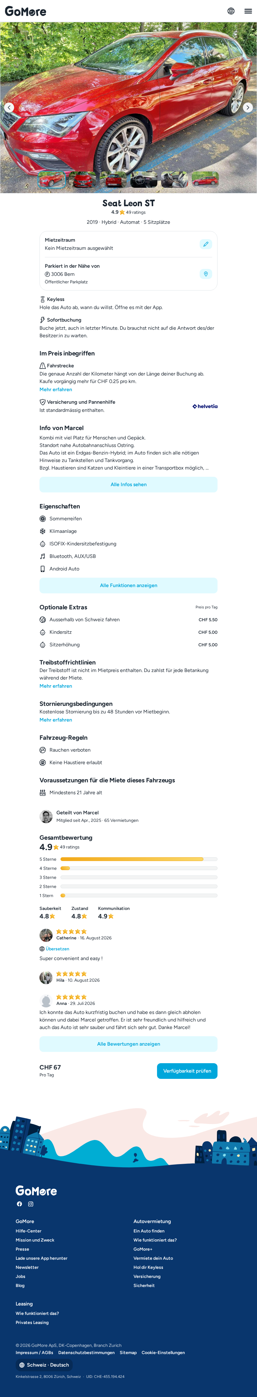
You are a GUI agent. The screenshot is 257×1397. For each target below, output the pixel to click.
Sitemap (128, 1352)
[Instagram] (30, 1204)
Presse (22, 1249)
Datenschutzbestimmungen (86, 1352)
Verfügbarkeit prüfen (187, 1071)
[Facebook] (19, 1204)
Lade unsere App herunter (41, 1258)
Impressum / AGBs (34, 1352)
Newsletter (27, 1267)
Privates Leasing (32, 1322)
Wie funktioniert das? (155, 1240)
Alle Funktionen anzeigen (128, 585)
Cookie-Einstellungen (163, 1352)
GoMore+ (143, 1249)
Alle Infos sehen (129, 484)
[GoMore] (25, 11)
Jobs (20, 1276)
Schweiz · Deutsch (48, 1365)
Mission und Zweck (35, 1240)
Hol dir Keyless (148, 1267)
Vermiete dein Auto (153, 1258)
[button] (128, 244)
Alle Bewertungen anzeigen (128, 1044)
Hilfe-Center (28, 1231)
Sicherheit (144, 1285)
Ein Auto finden (149, 1231)
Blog (20, 1285)
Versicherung (147, 1276)
